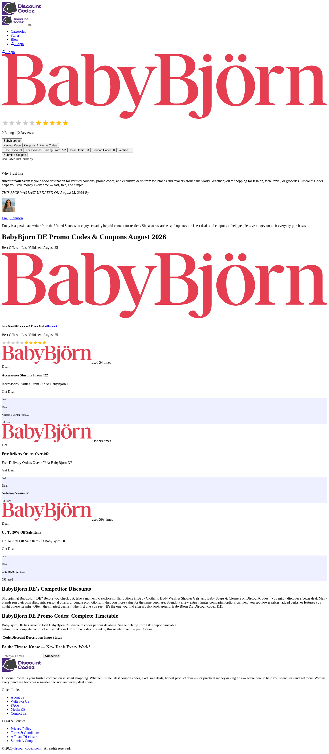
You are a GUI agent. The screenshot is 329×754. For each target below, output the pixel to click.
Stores (15, 35)
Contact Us (19, 713)
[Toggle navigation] (30, 25)
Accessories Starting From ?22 (46, 150)
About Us (18, 697)
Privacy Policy (21, 729)
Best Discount (13, 150)
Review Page (12, 145)
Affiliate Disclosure (24, 737)
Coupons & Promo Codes (40, 145)
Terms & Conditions (25, 733)
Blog (14, 39)
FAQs (15, 705)
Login (19, 44)
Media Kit (18, 709)
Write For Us (20, 701)
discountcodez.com (27, 748)
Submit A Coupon (23, 741)
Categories (18, 31)
